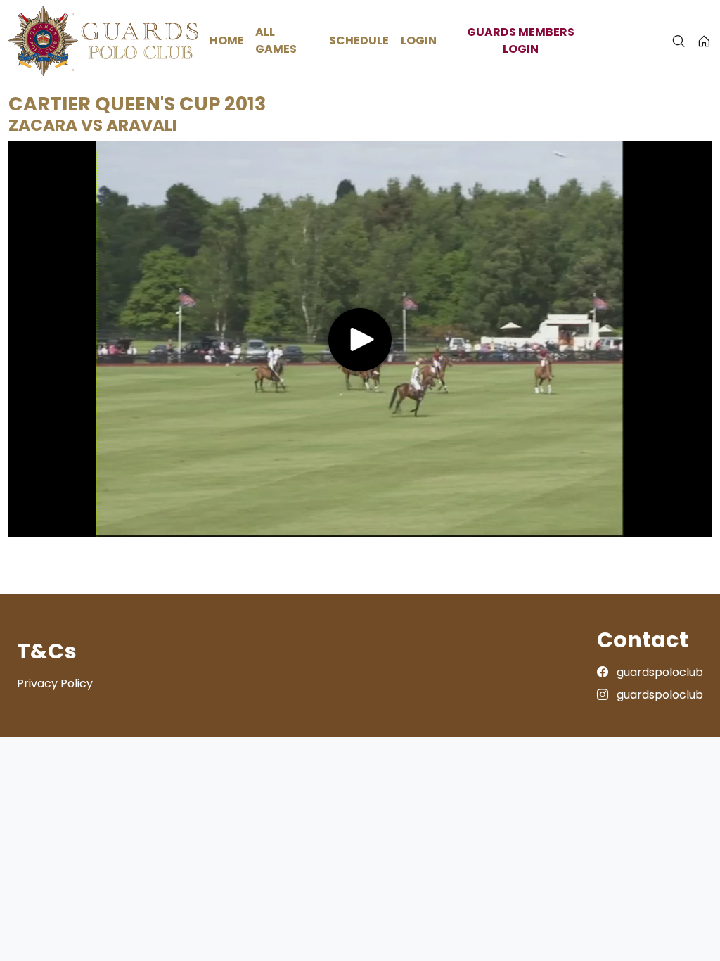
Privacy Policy (55, 683)
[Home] (704, 41)
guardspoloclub (658, 672)
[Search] (678, 41)
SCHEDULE (359, 40)
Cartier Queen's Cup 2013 (137, 104)
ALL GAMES (276, 40)
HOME (227, 40)
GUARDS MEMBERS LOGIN (520, 40)
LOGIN (419, 40)
